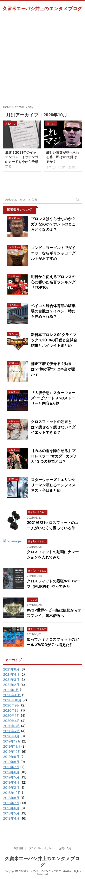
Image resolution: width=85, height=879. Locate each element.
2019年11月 (11, 746)
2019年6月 (11, 772)
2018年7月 (11, 803)
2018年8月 (11, 798)
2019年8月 (11, 762)
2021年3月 (11, 679)
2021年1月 (11, 690)
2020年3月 (11, 726)
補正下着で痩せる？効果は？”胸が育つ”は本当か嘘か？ (53, 368)
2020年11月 (12, 695)
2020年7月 (11, 715)
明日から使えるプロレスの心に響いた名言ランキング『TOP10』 (53, 282)
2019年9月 (11, 757)
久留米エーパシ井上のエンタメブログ (42, 8)
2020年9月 (11, 705)
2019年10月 (12, 751)
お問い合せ (65, 848)
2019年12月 (12, 741)
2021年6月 (11, 669)
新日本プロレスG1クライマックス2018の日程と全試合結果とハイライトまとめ (54, 339)
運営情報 (19, 848)
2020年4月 (11, 721)
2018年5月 (11, 813)
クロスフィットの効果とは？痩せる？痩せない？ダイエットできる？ (53, 426)
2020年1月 (11, 736)
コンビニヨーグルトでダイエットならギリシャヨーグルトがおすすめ (53, 253)
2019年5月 (11, 777)
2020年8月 (11, 710)
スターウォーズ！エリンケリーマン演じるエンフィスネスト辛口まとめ (53, 484)
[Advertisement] (42, 58)
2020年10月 (12, 700)
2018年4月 (11, 818)
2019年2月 (11, 787)
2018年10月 (12, 793)
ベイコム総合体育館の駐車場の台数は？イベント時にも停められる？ (53, 310)
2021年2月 (11, 685)
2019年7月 (11, 767)
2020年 (19, 107)
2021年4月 (11, 674)
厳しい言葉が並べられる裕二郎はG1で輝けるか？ (62, 157)
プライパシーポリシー (41, 848)
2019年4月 (11, 782)
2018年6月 (11, 808)
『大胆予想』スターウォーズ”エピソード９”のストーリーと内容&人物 (53, 397)
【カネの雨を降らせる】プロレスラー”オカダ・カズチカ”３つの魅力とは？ (54, 455)
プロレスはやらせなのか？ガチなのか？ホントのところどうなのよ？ (53, 224)
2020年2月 (11, 731)
